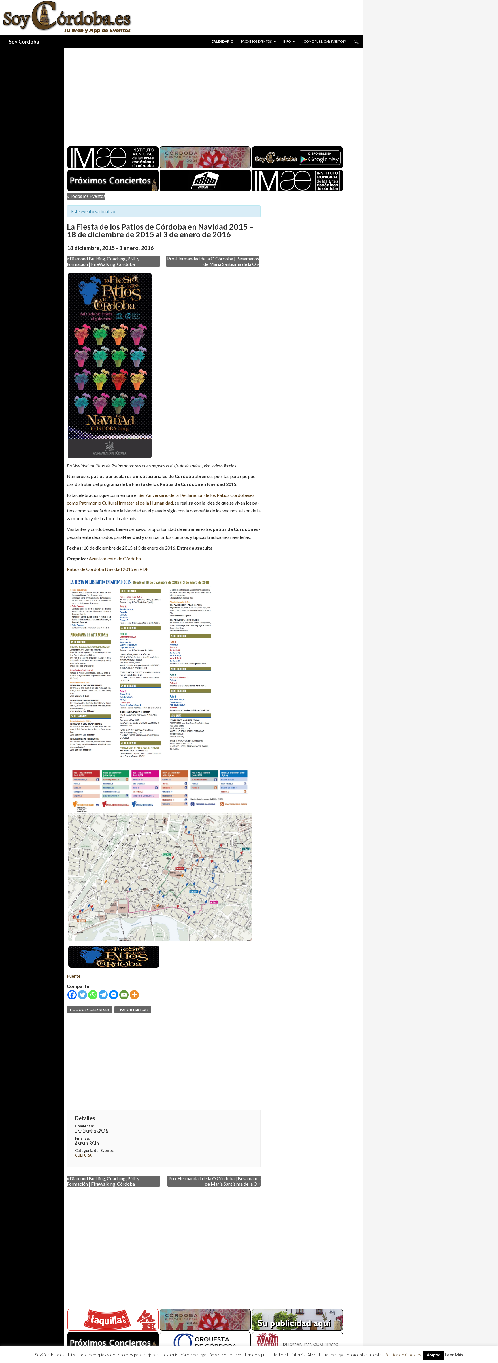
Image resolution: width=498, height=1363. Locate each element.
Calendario (222, 41)
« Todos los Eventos (86, 196)
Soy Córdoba (24, 41)
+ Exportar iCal (133, 1010)
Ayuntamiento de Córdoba (115, 558)
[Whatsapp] (92, 994)
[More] (134, 994)
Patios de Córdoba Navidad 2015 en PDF (107, 569)
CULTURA (83, 1155)
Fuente (73, 976)
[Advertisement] (208, 95)
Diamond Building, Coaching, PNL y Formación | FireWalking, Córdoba (103, 261)
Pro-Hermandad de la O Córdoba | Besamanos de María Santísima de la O (213, 261)
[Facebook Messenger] (113, 994)
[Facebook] (72, 994)
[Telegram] (103, 994)
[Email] (124, 994)
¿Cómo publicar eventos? (324, 41)
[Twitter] (82, 994)
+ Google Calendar (89, 1010)
